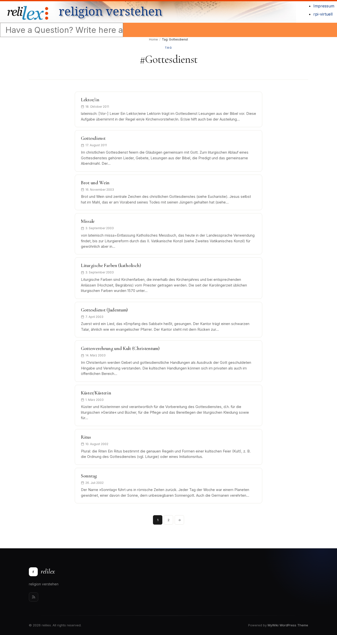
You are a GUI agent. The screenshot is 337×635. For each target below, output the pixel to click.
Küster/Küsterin (96, 393)
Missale (87, 221)
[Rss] (33, 597)
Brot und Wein (95, 183)
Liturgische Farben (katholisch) (111, 265)
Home (153, 39)
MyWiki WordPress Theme (288, 625)
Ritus (86, 437)
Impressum (323, 5)
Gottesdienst (93, 138)
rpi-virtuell (323, 14)
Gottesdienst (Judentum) (104, 310)
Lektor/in (90, 100)
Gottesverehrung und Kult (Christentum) (120, 348)
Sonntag (89, 476)
